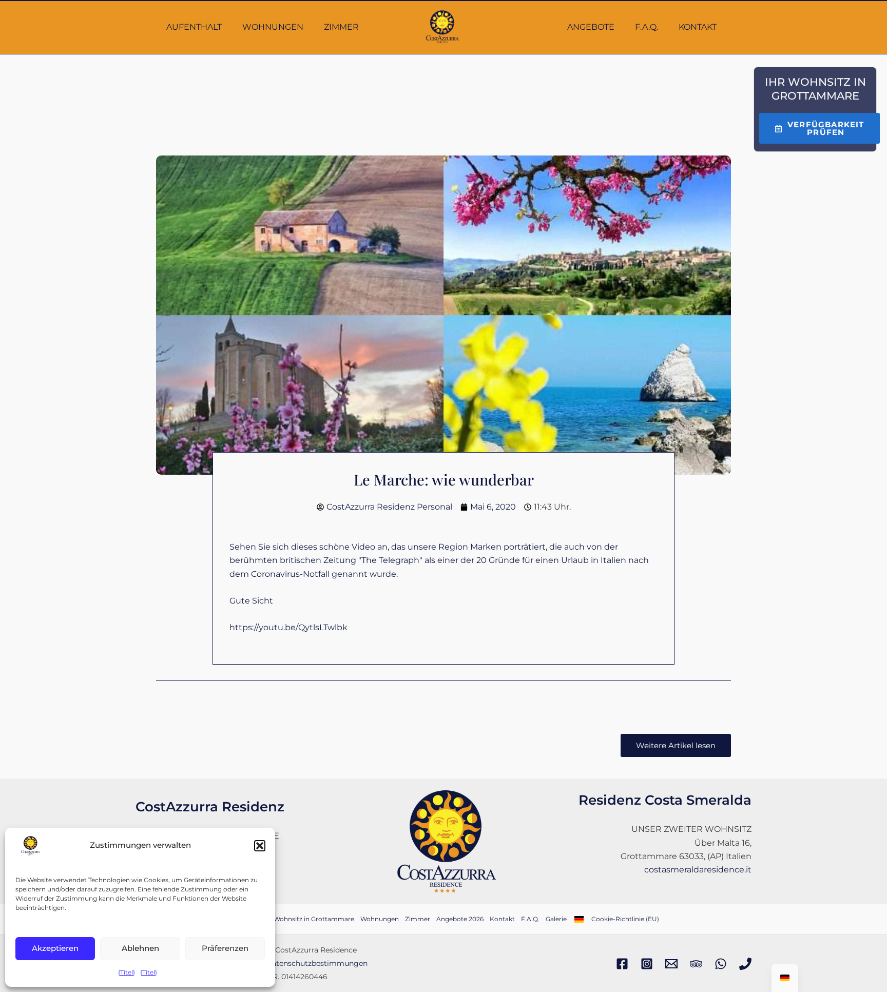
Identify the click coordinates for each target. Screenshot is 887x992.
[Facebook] (622, 964)
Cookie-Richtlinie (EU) (625, 919)
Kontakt (698, 27)
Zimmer (341, 27)
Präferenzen (225, 948)
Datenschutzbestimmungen (317, 963)
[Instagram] (647, 964)
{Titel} (126, 972)
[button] (260, 846)
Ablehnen (140, 948)
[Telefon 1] (745, 964)
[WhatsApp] (721, 964)
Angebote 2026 (460, 919)
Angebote (590, 27)
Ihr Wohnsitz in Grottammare (308, 919)
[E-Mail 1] (671, 964)
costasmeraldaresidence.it (697, 869)
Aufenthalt (194, 27)
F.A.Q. (646, 27)
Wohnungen (272, 27)
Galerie (556, 919)
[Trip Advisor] (696, 964)
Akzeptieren (55, 948)
